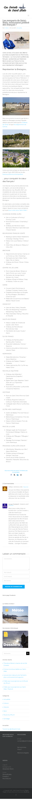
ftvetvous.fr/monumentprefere (13, 174)
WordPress (26, 792)
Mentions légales (23, 753)
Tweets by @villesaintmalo (11, 729)
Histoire (6, 707)
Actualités (19, 28)
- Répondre (25, 487)
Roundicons (7, 778)
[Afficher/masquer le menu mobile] (28, 15)
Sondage (7, 719)
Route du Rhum (9, 715)
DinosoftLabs (7, 774)
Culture (6, 703)
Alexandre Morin (8, 769)
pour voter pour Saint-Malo (18, 210)
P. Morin (7, 28)
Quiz (5, 711)
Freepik (5, 776)
